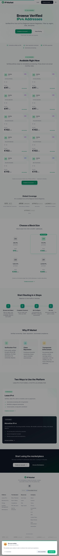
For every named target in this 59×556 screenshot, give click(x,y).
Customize (8, 551)
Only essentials (42, 551)
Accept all (51, 551)
